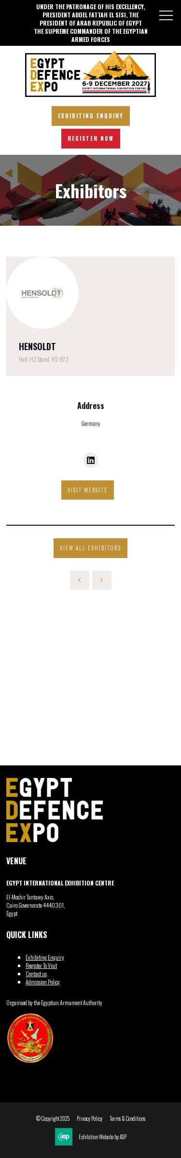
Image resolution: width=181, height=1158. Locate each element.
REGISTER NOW (91, 138)
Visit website (88, 490)
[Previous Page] (79, 580)
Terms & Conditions (127, 1118)
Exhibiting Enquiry (45, 957)
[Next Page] (101, 580)
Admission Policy (43, 982)
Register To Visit (41, 965)
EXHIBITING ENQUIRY (91, 116)
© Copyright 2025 (53, 1118)
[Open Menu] (166, 15)
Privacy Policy (89, 1118)
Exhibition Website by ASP (102, 1137)
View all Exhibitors (90, 548)
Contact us (36, 973)
